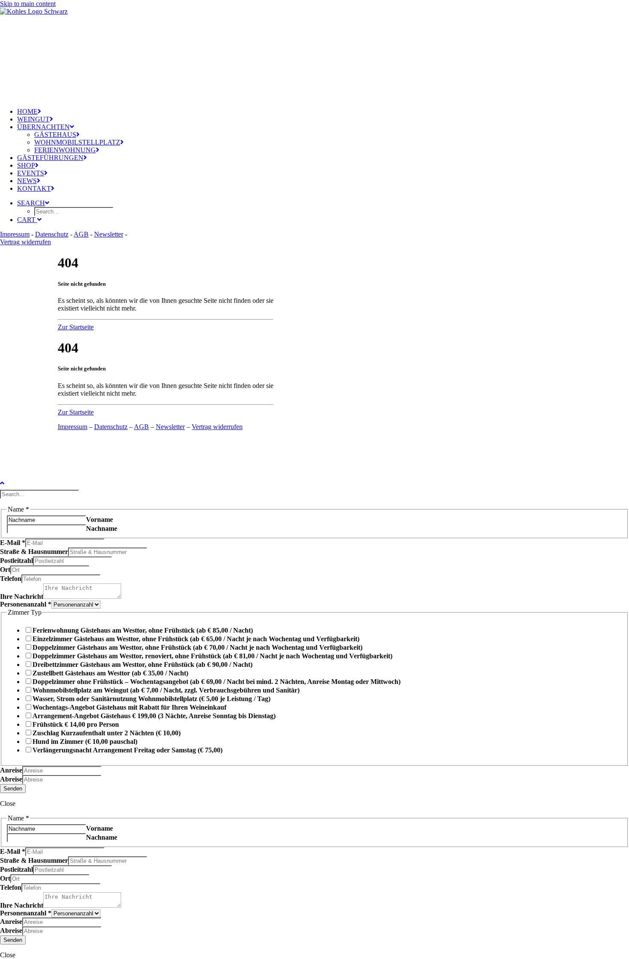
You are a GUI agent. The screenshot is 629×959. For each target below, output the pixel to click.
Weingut (33, 119)
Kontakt (34, 188)
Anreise (11, 770)
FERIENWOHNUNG (65, 150)
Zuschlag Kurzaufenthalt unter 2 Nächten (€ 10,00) (107, 733)
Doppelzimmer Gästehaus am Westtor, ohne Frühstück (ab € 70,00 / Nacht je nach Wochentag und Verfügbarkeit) (197, 647)
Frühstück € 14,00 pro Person (76, 724)
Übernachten (43, 126)
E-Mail (12, 542)
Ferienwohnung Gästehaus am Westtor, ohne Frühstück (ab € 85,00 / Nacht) (143, 630)
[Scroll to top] (8, 481)
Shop (26, 165)
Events (30, 173)
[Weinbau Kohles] (64, 50)
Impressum (15, 234)
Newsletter (108, 234)
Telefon (10, 578)
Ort (5, 569)
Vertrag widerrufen (25, 242)
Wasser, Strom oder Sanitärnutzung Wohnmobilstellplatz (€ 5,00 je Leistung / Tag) (151, 698)
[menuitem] (72, 111)
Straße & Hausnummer (34, 551)
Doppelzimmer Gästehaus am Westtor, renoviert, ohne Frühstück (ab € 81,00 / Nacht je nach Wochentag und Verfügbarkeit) (212, 656)
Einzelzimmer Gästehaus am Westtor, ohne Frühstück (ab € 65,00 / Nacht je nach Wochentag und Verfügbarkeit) (196, 638)
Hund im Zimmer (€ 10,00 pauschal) (85, 741)
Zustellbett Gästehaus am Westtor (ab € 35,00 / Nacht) (110, 673)
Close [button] (7, 803)
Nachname (101, 528)
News (27, 180)
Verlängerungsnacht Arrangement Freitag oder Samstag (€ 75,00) (128, 750)
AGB (81, 234)
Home (27, 111)
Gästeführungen (50, 157)
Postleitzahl (16, 560)
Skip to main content (28, 3)
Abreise (11, 779)
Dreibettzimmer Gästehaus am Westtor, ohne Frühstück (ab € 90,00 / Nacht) (142, 664)
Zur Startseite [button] (76, 327)
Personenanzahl (25, 604)
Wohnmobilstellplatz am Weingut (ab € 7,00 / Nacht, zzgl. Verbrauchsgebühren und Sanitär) (166, 690)
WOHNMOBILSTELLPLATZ (77, 142)
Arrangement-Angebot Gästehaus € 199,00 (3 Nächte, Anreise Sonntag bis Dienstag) (154, 715)
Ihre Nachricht (21, 596)
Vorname (99, 519)
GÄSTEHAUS (55, 134)
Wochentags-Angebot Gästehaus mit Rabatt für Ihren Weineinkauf (129, 707)
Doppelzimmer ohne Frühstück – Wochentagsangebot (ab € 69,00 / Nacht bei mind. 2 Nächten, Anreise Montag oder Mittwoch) (217, 681)
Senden (12, 788)
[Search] (40, 493)
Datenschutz (51, 234)
